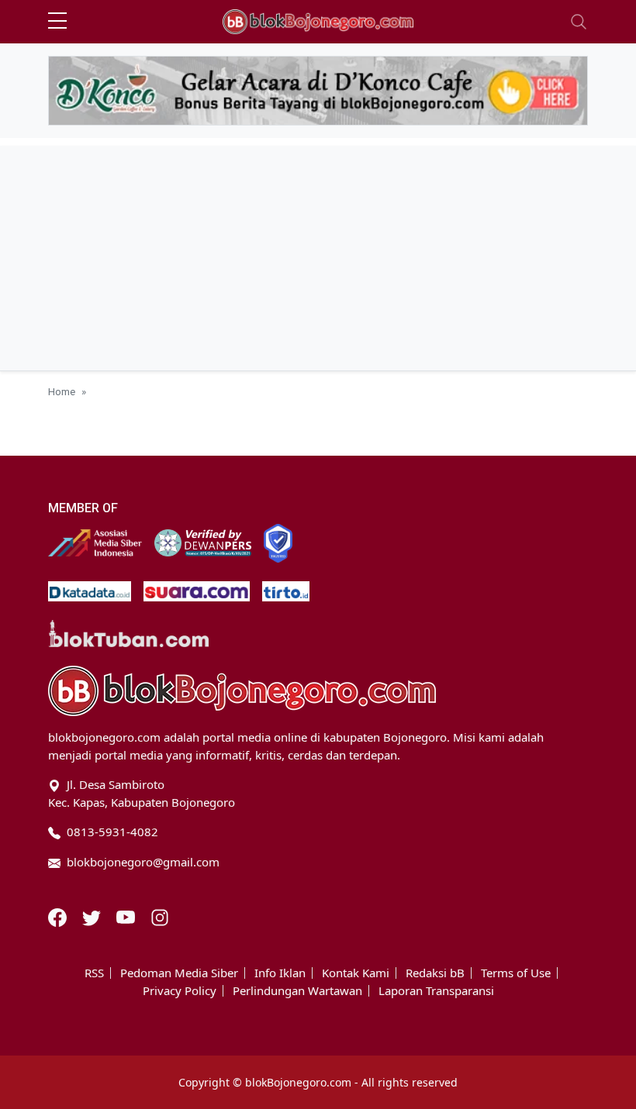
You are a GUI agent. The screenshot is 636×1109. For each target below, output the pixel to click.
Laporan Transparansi (436, 991)
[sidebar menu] (57, 21)
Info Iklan (280, 973)
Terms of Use (516, 973)
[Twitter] (93, 916)
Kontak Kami (355, 973)
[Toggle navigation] (578, 21)
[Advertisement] (318, 254)
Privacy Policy (179, 991)
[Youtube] (127, 916)
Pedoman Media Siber (179, 973)
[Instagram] (159, 916)
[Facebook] (59, 916)
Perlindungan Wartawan (297, 991)
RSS (94, 973)
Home (61, 391)
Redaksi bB (435, 973)
